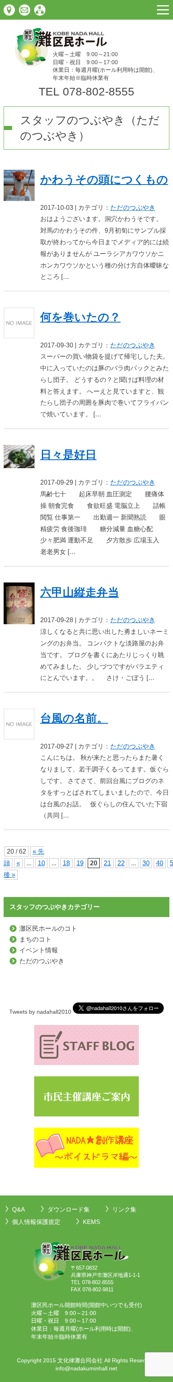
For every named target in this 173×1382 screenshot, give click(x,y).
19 (80, 863)
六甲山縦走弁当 (79, 592)
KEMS (91, 1221)
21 (107, 863)
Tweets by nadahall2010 (40, 1012)
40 (159, 863)
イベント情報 (38, 950)
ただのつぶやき (132, 207)
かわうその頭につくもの (104, 179)
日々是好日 (68, 454)
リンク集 (124, 1209)
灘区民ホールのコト (48, 928)
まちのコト (35, 939)
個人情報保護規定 (36, 1221)
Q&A (18, 1209)
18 (66, 863)
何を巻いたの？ (80, 317)
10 (41, 863)
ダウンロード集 (68, 1209)
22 (121, 863)
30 (146, 863)
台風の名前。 (74, 718)
